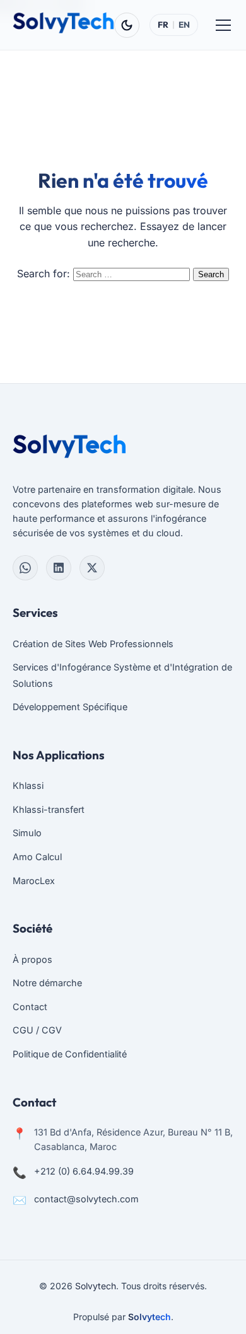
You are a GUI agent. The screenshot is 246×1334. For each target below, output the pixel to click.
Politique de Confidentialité (70, 1054)
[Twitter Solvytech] (92, 567)
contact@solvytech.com (86, 1198)
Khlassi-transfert (49, 809)
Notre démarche (47, 982)
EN (184, 24)
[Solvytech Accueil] (63, 23)
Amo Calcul (37, 856)
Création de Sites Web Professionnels (93, 643)
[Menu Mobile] (223, 25)
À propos (32, 959)
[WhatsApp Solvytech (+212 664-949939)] (25, 567)
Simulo (27, 832)
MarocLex (34, 880)
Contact (30, 1006)
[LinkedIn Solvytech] (58, 567)
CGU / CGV (37, 1030)
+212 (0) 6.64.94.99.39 (84, 1171)
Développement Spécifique (70, 706)
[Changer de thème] (126, 25)
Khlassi (28, 785)
